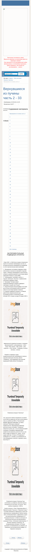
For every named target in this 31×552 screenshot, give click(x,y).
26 (10, 194)
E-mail (20, 104)
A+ (24, 85)
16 (10, 162)
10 (10, 142)
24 (10, 188)
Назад (13, 537)
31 (10, 210)
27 (10, 197)
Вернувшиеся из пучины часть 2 (17, 113)
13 (10, 152)
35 (10, 223)
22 (10, 181)
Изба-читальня (17, 78)
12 (10, 149)
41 (10, 242)
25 (10, 191)
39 (10, 236)
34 (10, 220)
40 (10, 239)
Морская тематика (8, 80)
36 (10, 226)
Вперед (20, 537)
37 (10, 230)
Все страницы (13, 249)
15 (10, 159)
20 (10, 175)
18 (10, 168)
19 (10, 171)
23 (10, 184)
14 (10, 155)
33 (10, 217)
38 (10, 233)
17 (10, 165)
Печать (16, 104)
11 (10, 146)
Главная (11, 78)
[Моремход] (9, 3)
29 (10, 204)
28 (10, 200)
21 (10, 178)
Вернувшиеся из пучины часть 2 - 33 (14, 93)
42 (10, 246)
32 (10, 213)
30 (10, 207)
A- (27, 85)
